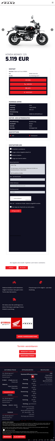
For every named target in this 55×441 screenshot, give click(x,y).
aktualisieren (48, 383)
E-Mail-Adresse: (15, 183)
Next (52, 29)
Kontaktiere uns (8, 392)
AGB (51, 373)
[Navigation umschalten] (52, 2)
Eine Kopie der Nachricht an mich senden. (23, 207)
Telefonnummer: (14, 189)
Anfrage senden (16, 211)
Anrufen (29, 84)
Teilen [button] (24, 267)
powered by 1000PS (46, 385)
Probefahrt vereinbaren (18, 149)
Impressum (48, 375)
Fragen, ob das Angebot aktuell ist (21, 152)
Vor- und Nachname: (16, 176)
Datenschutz (48, 377)
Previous (3, 29)
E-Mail (29, 80)
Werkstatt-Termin (27, 352)
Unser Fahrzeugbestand (27, 336)
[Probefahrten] (14, 282)
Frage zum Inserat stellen (19, 158)
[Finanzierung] (40, 282)
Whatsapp (29, 92)
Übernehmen (7, 437)
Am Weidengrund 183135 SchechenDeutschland (8, 375)
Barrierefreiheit (47, 381)
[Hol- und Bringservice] (14, 299)
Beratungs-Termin (27, 356)
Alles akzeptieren (19, 437)
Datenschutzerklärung (15, 235)
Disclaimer (49, 379)
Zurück (11, 267)
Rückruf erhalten (16, 155)
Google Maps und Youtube (10, 430)
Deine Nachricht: (15, 162)
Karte (29, 88)
